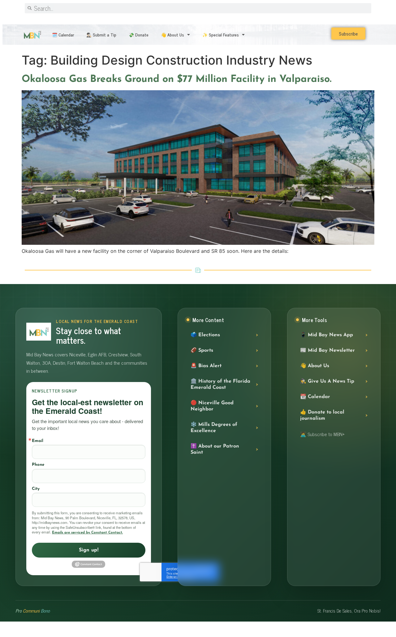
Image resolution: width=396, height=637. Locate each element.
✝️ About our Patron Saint (215, 449)
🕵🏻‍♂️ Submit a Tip (101, 34)
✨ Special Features (220, 34)
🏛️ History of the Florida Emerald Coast (220, 384)
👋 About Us (172, 34)
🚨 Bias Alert (206, 365)
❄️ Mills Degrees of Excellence (214, 427)
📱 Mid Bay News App (326, 335)
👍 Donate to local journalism (322, 415)
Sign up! (89, 550)
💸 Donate (138, 34)
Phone (38, 465)
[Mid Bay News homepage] (38, 332)
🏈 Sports (202, 350)
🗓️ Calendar (63, 34)
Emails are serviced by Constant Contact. (87, 532)
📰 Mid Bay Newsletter (327, 350)
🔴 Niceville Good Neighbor (212, 406)
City (36, 489)
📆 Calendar (315, 396)
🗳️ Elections (205, 335)
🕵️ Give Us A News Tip (327, 381)
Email (37, 441)
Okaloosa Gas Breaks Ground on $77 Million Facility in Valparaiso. (178, 79)
